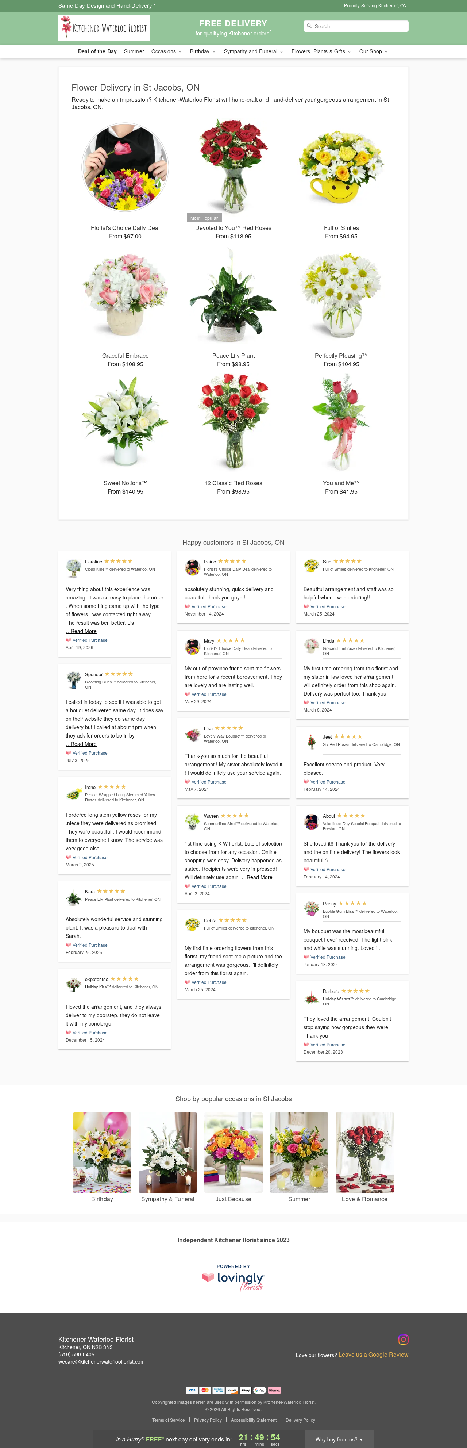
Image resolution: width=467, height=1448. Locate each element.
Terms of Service (168, 1420)
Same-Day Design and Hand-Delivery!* (107, 5)
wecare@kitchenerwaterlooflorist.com (101, 1361)
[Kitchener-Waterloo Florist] (110, 28)
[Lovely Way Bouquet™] (193, 734)
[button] (448, 1417)
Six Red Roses (336, 744)
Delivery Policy (300, 1420)
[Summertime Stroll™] (193, 822)
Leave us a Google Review (374, 1355)
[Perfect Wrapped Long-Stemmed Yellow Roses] (74, 793)
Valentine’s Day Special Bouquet (351, 823)
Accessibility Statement (254, 1420)
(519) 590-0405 (76, 1354)
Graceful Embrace (339, 648)
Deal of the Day (97, 51)
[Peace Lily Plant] (74, 898)
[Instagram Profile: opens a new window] (403, 1339)
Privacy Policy (208, 1420)
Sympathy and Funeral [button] (251, 51)
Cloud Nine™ (96, 569)
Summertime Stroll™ (222, 823)
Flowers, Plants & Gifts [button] (319, 51)
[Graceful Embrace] (312, 646)
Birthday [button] (200, 51)
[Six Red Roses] (312, 742)
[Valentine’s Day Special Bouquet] (312, 822)
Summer (134, 51)
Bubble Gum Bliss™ (340, 911)
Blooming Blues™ (100, 682)
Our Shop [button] (371, 51)
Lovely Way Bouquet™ (224, 736)
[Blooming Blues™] (74, 680)
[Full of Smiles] (193, 924)
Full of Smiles (215, 928)
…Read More (81, 631)
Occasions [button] (164, 51)
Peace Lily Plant (99, 899)
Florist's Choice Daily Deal (227, 569)
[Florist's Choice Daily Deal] (193, 567)
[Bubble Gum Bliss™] (312, 909)
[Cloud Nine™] (74, 569)
